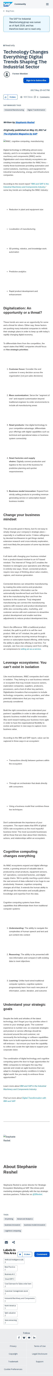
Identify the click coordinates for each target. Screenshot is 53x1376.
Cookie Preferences (13, 1369)
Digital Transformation (36, 110)
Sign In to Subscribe (36, 80)
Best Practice (10, 1267)
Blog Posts (10, 11)
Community (20, 4)
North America (10, 1306)
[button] (6, 97)
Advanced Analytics (25, 1219)
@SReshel (37, 1194)
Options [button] (24, 85)
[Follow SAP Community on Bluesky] (24, 1337)
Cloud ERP (9, 1279)
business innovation (12, 1225)
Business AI (9, 1274)
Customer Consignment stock (16, 1291)
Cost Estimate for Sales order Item (18, 1284)
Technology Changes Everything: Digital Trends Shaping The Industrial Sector (25, 59)
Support (40, 1361)
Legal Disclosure (39, 1354)
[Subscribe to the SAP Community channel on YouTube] (29, 1337)
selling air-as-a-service (31, 649)
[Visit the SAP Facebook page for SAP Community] (19, 1337)
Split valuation (10, 1313)
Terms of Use (40, 1346)
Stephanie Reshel (24, 122)
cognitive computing (13, 1231)
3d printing (9, 1219)
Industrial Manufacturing (14, 110)
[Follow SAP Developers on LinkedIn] (34, 1337)
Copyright (13, 1354)
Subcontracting (11, 1320)
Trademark (13, 1361)
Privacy (13, 1346)
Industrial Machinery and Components (20, 1298)
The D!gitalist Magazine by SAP (20, 134)
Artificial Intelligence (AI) (14, 1260)
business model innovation (34, 1225)
